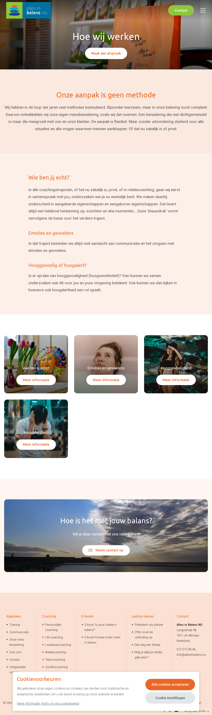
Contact (181, 10)
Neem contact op (109, 550)
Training (14, 625)
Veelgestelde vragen (17, 669)
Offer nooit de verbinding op (144, 635)
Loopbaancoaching (58, 645)
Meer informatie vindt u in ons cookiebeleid (48, 703)
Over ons (15, 652)
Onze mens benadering (16, 642)
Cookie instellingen (170, 698)
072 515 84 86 (186, 649)
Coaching (49, 616)
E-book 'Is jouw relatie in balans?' (100, 627)
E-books (87, 616)
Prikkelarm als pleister (149, 625)
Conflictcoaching (56, 667)
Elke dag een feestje (147, 645)
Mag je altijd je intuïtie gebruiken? (148, 655)
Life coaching (54, 637)
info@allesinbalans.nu (191, 655)
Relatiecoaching (55, 652)
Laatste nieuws (142, 616)
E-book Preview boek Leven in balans (102, 640)
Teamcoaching (55, 659)
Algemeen (13, 616)
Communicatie (19, 632)
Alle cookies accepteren (170, 684)
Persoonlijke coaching (53, 627)
